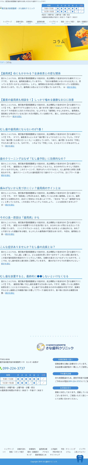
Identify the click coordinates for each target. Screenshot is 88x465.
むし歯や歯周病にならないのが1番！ (22, 129)
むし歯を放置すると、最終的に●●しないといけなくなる (34, 276)
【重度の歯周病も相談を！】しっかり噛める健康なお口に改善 (37, 99)
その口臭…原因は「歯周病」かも (20, 217)
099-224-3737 (14, 368)
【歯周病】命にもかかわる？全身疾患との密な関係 (30, 73)
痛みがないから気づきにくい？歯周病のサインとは (30, 188)
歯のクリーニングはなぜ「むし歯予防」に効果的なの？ (33, 158)
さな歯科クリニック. (50, 461)
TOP (2, 62)
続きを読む (71, 87)
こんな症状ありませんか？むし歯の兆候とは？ (27, 247)
